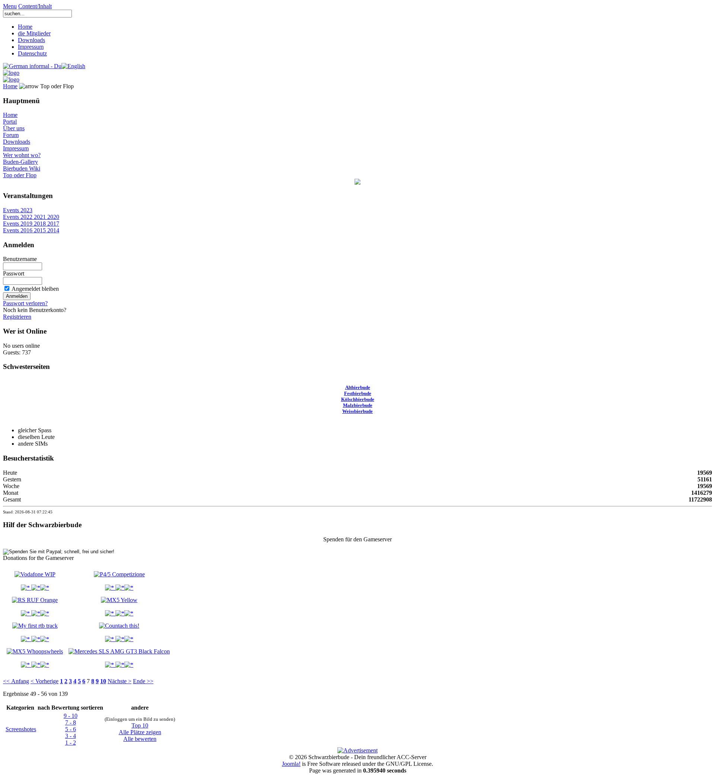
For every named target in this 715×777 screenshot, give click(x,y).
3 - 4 (70, 736)
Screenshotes (21, 729)
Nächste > (119, 681)
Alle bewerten (139, 739)
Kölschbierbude (357, 399)
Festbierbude (357, 393)
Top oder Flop (19, 175)
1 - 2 (70, 742)
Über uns (14, 128)
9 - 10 (70, 716)
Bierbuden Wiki (21, 168)
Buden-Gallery (20, 162)
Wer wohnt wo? (22, 155)
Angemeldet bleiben (35, 289)
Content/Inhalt (35, 6)
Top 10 (139, 725)
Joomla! (291, 764)
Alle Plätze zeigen (140, 732)
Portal (10, 121)
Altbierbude (357, 387)
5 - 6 (70, 729)
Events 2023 (17, 210)
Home (25, 26)
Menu (10, 6)
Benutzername (20, 259)
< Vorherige (44, 681)
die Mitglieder (34, 33)
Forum (11, 135)
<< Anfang (16, 681)
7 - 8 (70, 722)
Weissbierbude (357, 411)
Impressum (31, 47)
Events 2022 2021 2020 (31, 217)
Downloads (31, 40)
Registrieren (17, 316)
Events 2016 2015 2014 (31, 230)
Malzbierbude (357, 405)
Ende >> (143, 681)
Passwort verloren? (25, 303)
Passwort (13, 273)
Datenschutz (32, 53)
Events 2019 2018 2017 (31, 223)
